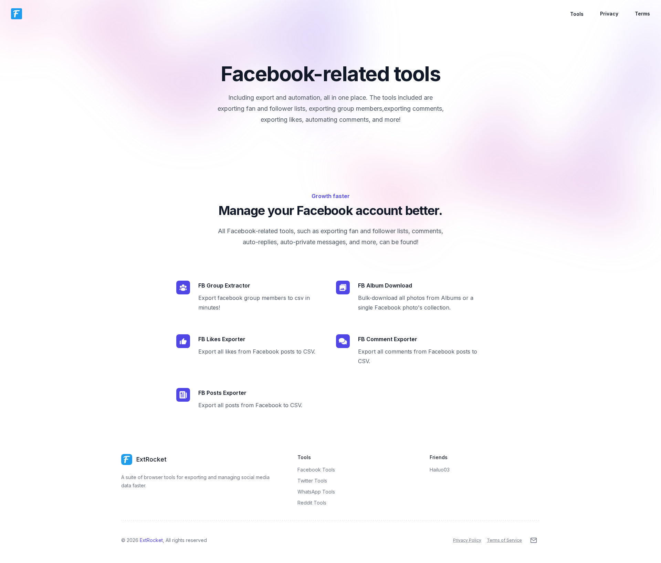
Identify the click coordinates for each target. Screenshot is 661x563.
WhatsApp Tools (316, 492)
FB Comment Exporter (387, 339)
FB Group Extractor (224, 285)
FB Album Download (385, 285)
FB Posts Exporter (222, 392)
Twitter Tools (312, 481)
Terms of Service (504, 540)
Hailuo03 (440, 470)
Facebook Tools (316, 470)
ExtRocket (151, 540)
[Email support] (533, 540)
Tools (577, 14)
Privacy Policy (467, 540)
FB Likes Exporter (221, 339)
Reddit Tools (311, 503)
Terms (642, 14)
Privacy (609, 14)
